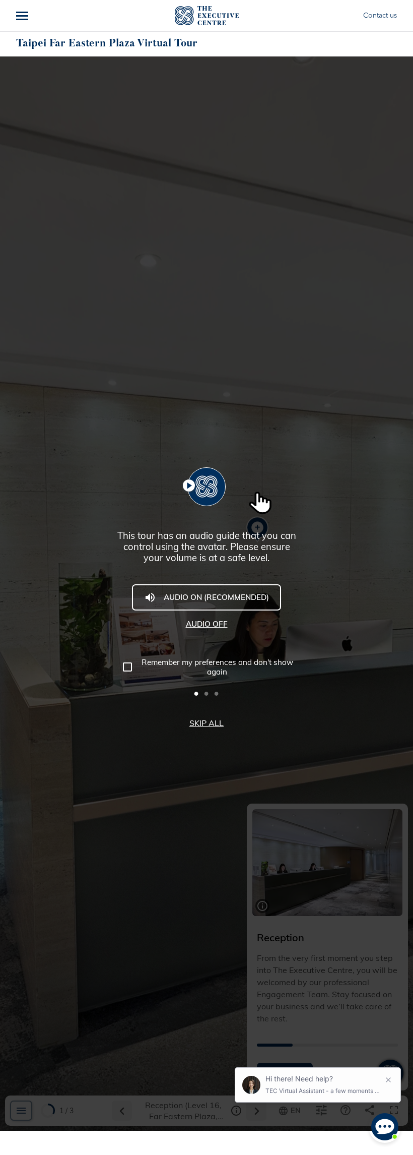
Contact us (380, 16)
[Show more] (23, 16)
